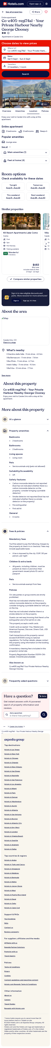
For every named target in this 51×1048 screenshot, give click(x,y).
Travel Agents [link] (9, 956)
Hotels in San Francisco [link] (13, 780)
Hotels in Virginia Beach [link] (13, 836)
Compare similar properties (27, 279)
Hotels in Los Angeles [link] (12, 784)
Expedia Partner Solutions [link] (14, 947)
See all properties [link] (14, 12)
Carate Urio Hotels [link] (16, 726)
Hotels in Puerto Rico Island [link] (15, 895)
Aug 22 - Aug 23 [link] (38, 188)
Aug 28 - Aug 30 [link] (37, 198)
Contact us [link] (8, 927)
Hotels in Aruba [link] (10, 860)
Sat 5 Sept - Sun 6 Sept (19, 58)
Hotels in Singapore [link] (12, 869)
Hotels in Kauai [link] (10, 899)
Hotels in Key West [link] (11, 827)
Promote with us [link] (11, 952)
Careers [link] (7, 1000)
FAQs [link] (6, 923)
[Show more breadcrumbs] (4, 726)
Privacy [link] (7, 971)
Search (25, 74)
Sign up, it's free (29, 301)
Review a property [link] (11, 932)
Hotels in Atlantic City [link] (13, 823)
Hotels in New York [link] (11, 754)
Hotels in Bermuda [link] (11, 877)
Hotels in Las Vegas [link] (12, 750)
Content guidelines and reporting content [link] (21, 980)
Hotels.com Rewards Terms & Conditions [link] (20, 984)
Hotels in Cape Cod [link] (12, 908)
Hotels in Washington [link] (12, 801)
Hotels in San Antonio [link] (12, 814)
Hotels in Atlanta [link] (11, 810)
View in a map (9, 342)
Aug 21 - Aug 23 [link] (13, 198)
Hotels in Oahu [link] (10, 903)
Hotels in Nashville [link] (11, 776)
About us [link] (8, 995)
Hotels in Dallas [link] (10, 849)
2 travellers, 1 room (17, 67)
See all (5, 147)
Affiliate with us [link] (10, 943)
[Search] (44, 714)
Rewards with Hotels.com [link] (14, 1008)
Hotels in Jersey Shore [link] (13, 886)
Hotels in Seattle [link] (11, 840)
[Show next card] (48, 94)
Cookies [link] (7, 976)
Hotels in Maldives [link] (11, 873)
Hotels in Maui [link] (10, 890)
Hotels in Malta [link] (10, 882)
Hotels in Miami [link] (10, 788)
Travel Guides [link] (9, 1004)
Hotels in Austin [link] (10, 806)
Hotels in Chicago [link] (11, 758)
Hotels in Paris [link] (10, 793)
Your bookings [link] (10, 919)
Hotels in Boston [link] (11, 819)
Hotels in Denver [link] (11, 797)
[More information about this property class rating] (8, 33)
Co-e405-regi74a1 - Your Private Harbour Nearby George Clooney (28, 50)
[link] (46, 12)
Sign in (16, 301)
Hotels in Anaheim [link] (11, 845)
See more (6, 375)
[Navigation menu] (46, 4)
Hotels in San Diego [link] (12, 771)
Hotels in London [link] (11, 832)
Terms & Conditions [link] (12, 967)
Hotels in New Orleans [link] (13, 767)
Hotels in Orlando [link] (11, 763)
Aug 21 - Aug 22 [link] (13, 188)
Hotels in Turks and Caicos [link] (14, 864)
